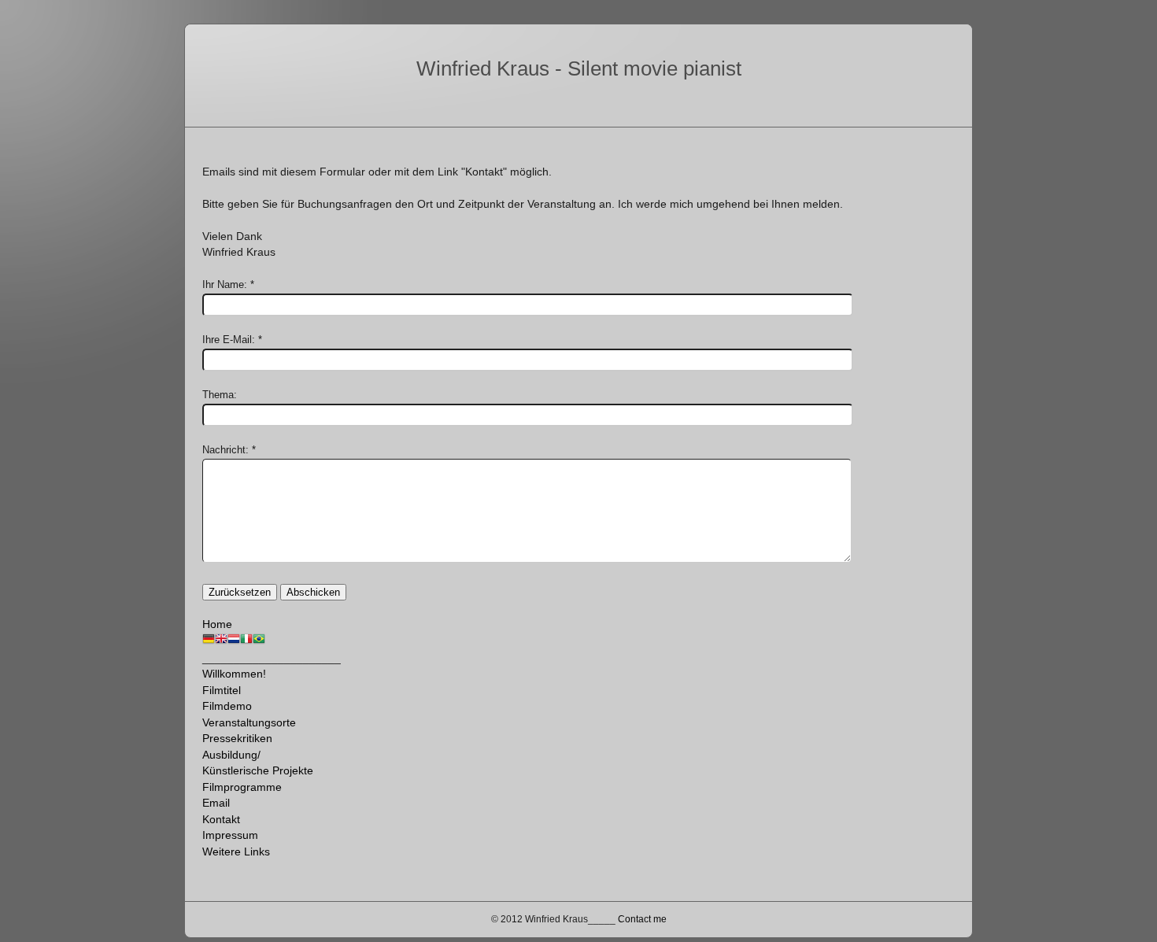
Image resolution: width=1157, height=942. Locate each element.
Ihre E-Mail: (228, 339)
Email (216, 802)
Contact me (642, 919)
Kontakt (221, 819)
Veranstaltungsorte (249, 722)
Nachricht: (225, 450)
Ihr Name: (224, 284)
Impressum (230, 835)
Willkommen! (234, 673)
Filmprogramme (242, 787)
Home (217, 624)
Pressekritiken (237, 738)
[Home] (208, 642)
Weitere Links (236, 851)
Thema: (219, 395)
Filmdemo (227, 706)
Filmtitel (221, 690)
